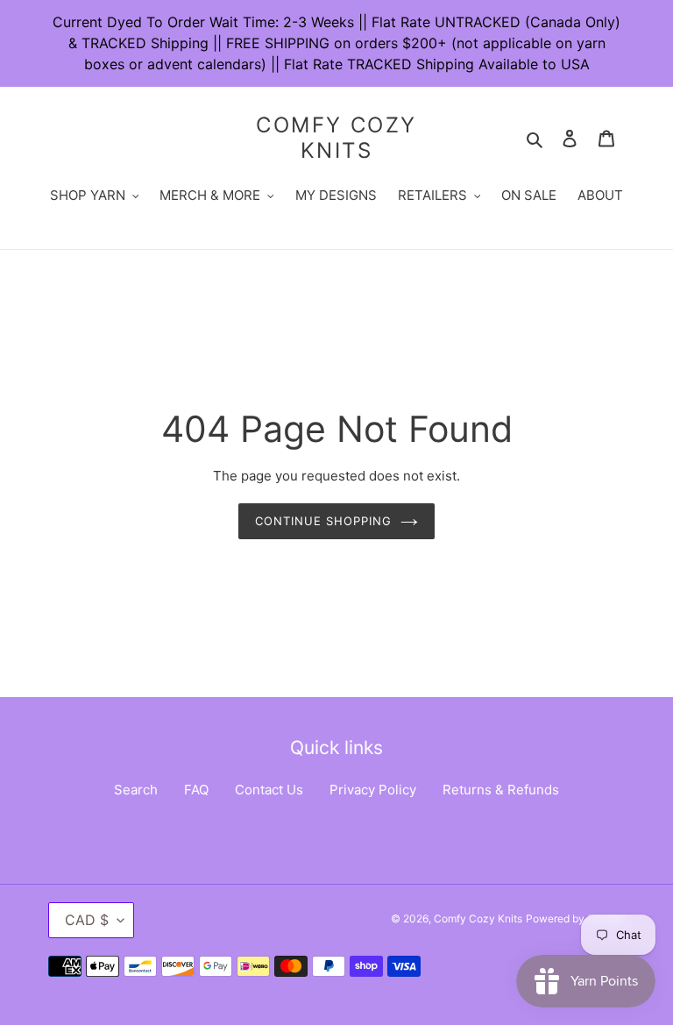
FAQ (196, 789)
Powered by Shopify (575, 918)
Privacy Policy (372, 789)
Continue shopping (324, 521)
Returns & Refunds (501, 789)
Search (136, 789)
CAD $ (87, 920)
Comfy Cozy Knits (336, 138)
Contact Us (269, 789)
